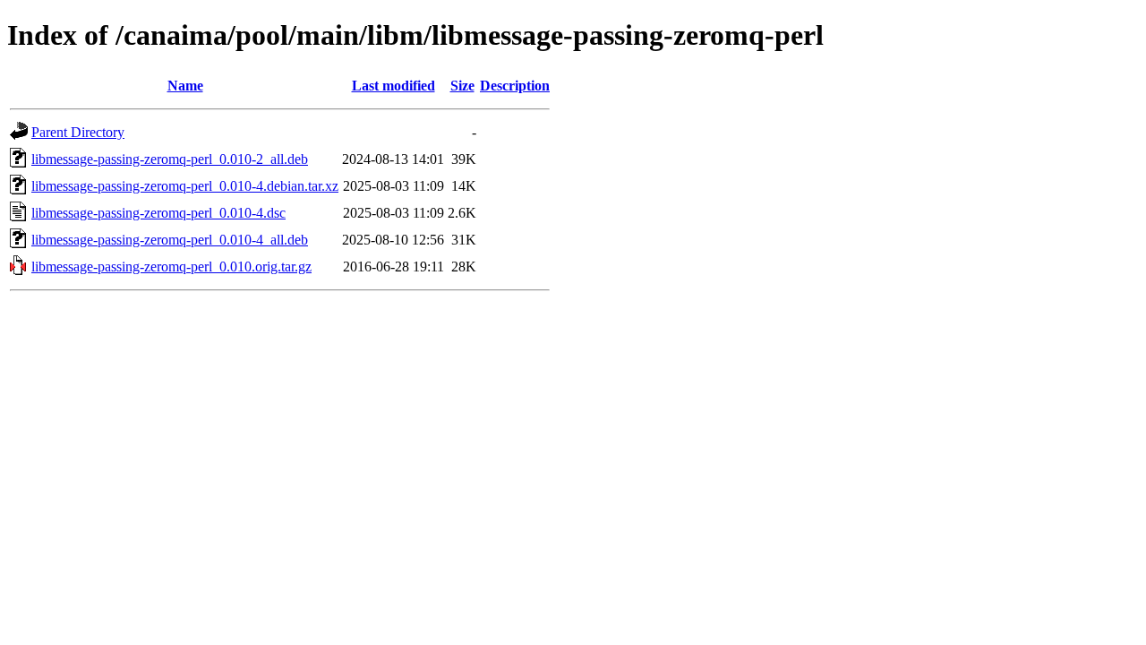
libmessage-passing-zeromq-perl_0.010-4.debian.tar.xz (184, 186)
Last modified (393, 85)
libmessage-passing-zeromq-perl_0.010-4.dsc (158, 212)
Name (185, 85)
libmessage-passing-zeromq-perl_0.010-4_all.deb (169, 239)
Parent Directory (77, 132)
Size (462, 85)
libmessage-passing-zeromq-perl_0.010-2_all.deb (169, 159)
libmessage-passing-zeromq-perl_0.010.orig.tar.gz (171, 266)
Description (515, 85)
